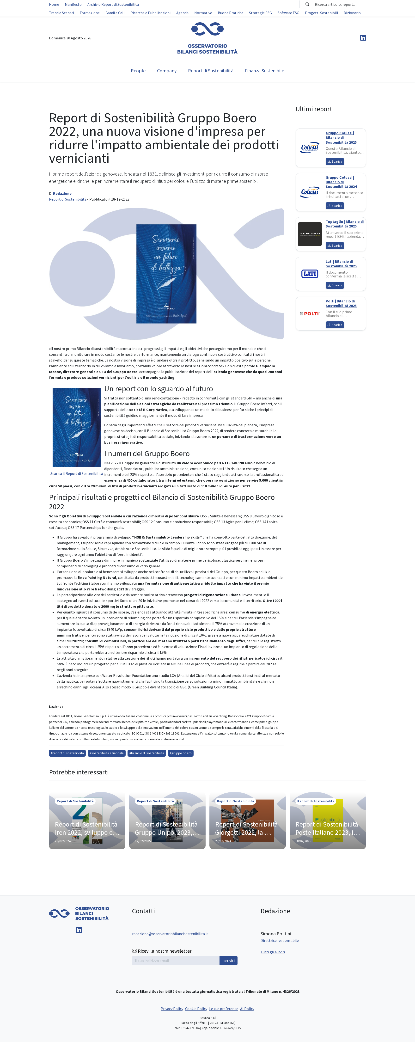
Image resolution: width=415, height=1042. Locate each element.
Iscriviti (228, 960)
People (138, 70)
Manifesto (73, 4)
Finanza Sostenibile (264, 70)
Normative (203, 12)
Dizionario (352, 12)
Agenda (182, 12)
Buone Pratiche (230, 12)
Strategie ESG (260, 12)
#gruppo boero (181, 753)
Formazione (90, 12)
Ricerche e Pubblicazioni (150, 12)
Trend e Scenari (61, 12)
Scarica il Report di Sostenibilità (76, 473)
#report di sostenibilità (67, 753)
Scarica (336, 161)
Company (167, 70)
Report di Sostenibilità (210, 70)
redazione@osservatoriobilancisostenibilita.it (170, 933)
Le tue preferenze (223, 1008)
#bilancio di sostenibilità (146, 753)
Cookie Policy (196, 1008)
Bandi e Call (115, 12)
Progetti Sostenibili (321, 12)
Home (54, 4)
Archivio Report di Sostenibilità (113, 4)
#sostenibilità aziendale (107, 753)
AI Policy (247, 1008)
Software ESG (288, 12)
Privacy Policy (172, 1008)
